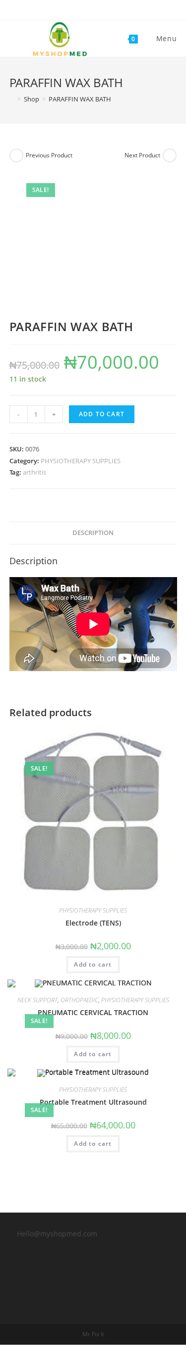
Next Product (142, 155)
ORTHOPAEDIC (79, 1000)
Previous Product (49, 155)
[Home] (11, 99)
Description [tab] (93, 533)
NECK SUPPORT (37, 1000)
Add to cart (101, 414)
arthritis (34, 472)
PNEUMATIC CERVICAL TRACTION (93, 1012)
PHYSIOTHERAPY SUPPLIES (81, 460)
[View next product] (170, 155)
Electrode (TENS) (93, 923)
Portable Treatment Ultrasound (93, 1102)
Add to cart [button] (93, 964)
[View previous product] (16, 155)
